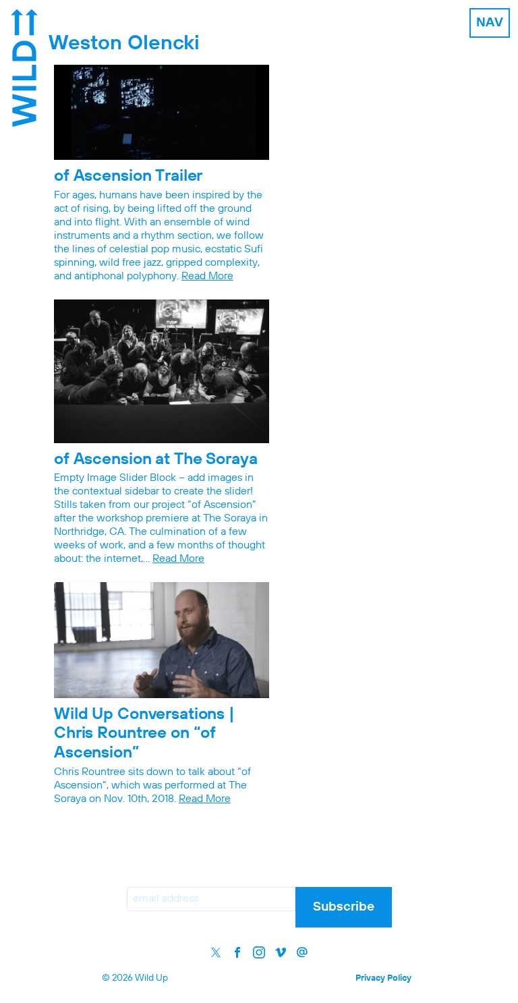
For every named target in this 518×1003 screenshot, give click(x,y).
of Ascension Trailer (128, 176)
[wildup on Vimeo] (280, 952)
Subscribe (343, 906)
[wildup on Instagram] (259, 952)
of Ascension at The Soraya (156, 459)
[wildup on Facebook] (237, 952)
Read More (207, 276)
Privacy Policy (383, 978)
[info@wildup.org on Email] (302, 952)
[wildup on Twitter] (216, 952)
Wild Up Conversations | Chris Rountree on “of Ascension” (144, 734)
